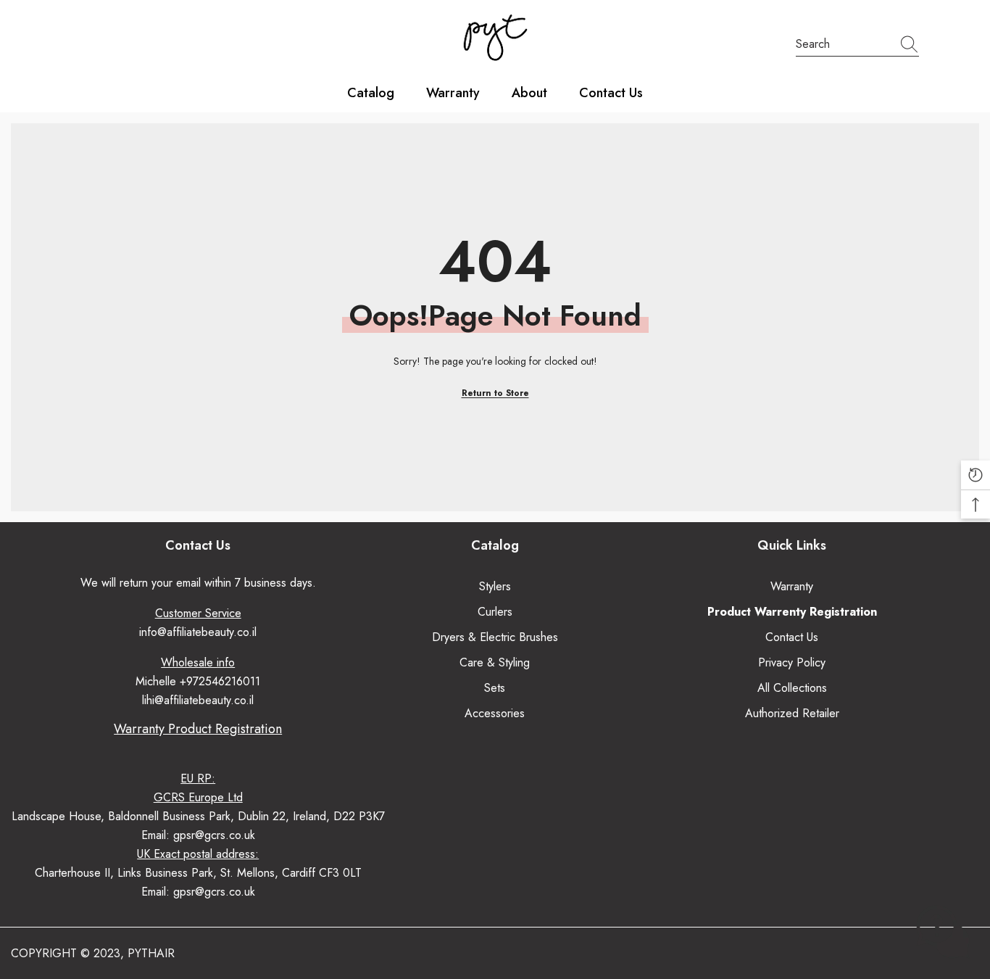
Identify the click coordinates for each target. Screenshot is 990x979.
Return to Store (495, 393)
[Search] (857, 45)
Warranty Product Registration (198, 728)
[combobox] (843, 44)
